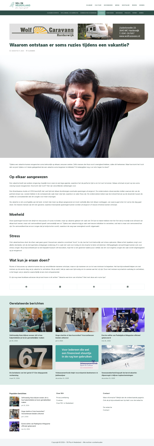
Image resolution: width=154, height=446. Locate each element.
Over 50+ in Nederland (64, 403)
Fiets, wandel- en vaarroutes (69, 13)
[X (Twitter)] (60, 286)
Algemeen (101, 13)
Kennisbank (119, 13)
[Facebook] (26, 286)
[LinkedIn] (128, 286)
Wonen (141, 5)
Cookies (59, 400)
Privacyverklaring (62, 398)
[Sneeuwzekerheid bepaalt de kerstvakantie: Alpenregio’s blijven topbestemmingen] (123, 357)
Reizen (134, 5)
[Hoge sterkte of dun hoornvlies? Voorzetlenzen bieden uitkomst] (77, 320)
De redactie (107, 407)
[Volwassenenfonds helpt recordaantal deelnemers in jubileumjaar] (77, 357)
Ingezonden (110, 13)
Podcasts (127, 13)
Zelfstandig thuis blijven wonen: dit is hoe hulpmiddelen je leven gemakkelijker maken (36, 400)
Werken (141, 13)
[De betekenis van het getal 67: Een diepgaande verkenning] (30, 357)
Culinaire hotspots (53, 13)
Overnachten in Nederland (88, 13)
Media (117, 5)
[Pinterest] (94, 286)
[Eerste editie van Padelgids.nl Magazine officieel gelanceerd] (123, 320)
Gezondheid (108, 5)
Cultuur (98, 5)
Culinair (89, 5)
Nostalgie (125, 5)
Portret (134, 13)
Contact (106, 410)
